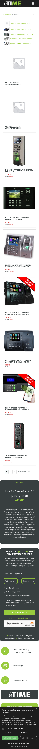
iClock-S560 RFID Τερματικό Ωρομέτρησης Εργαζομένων (17, 313)
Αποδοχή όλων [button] (10, 738)
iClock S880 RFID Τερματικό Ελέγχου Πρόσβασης (17, 218)
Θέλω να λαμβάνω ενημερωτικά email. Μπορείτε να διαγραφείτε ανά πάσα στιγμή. (20, 602)
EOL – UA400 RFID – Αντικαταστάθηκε (12, 83)
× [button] (36, 709)
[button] (19, 743)
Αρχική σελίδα (7, 14)
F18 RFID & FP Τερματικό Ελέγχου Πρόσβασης (19, 170)
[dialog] (19, 728)
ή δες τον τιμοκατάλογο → (19, 618)
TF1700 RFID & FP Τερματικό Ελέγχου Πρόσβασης (16, 456)
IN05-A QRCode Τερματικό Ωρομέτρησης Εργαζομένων (17, 408)
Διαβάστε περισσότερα (28, 724)
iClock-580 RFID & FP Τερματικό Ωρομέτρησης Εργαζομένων (18, 266)
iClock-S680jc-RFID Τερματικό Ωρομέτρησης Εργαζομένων (18, 361)
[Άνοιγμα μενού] (33, 3)
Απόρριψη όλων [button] (28, 738)
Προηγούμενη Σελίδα (25, 471)
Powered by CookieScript (19, 746)
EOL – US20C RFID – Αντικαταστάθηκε (12, 127)
